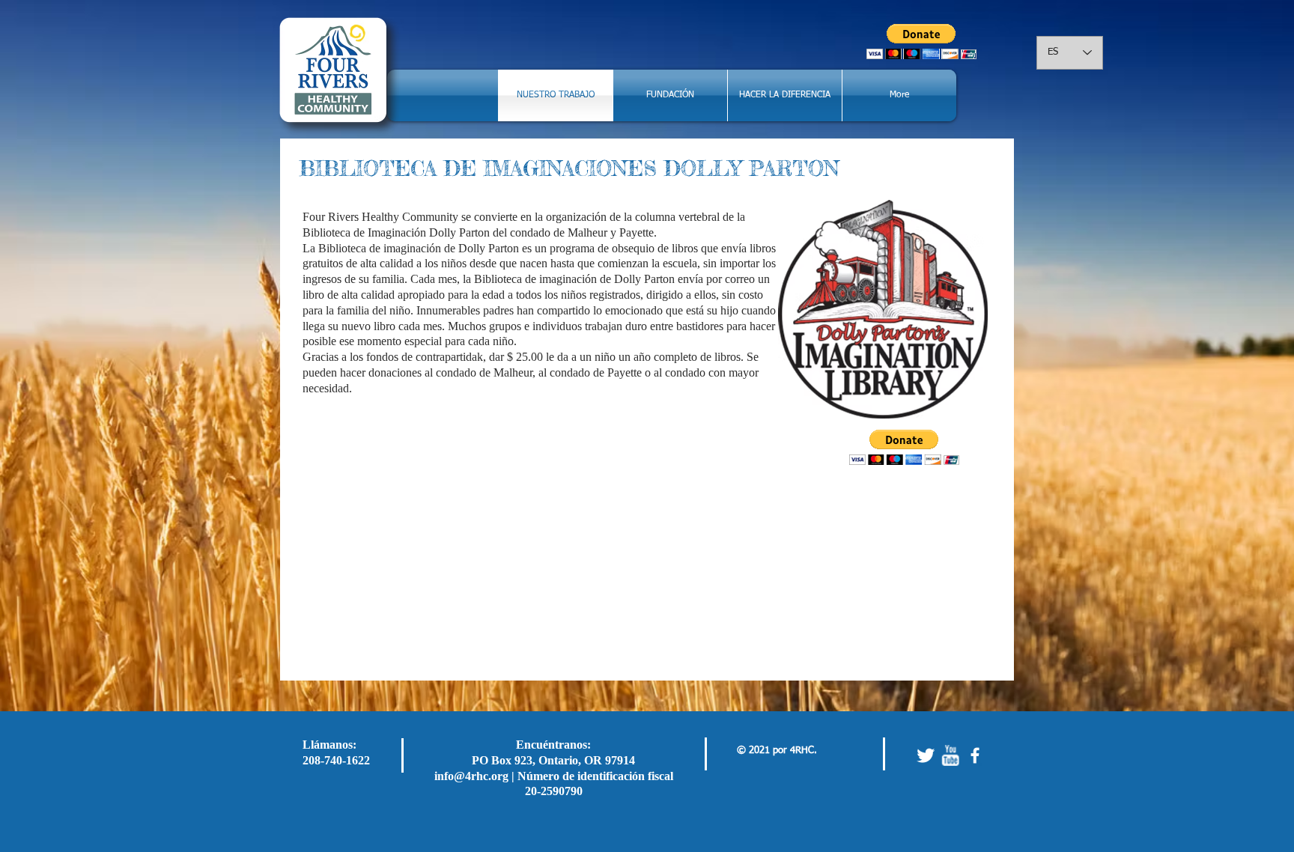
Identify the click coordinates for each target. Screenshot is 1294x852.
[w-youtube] (950, 755)
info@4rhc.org (471, 776)
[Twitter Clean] (925, 755)
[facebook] (975, 755)
